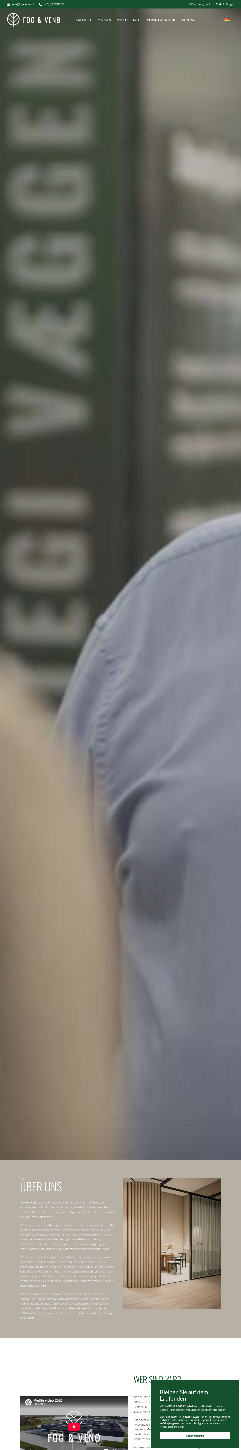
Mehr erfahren (195, 1435)
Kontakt (189, 20)
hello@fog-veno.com (23, 4)
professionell (129, 20)
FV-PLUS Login (225, 4)
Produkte (84, 20)
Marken (104, 20)
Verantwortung (161, 20)
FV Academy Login (200, 4)
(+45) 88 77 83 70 (53, 4)
